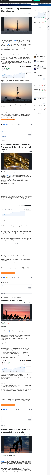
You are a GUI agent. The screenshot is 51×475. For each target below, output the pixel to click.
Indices (35, 8)
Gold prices (9, 175)
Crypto (30, 3)
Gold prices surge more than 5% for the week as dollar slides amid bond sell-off (41, 57)
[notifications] (47, 0)
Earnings (46, 3)
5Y (9, 209)
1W (4, 209)
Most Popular (6, 3)
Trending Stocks (36, 103)
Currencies (13, 3)
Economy (28, 3)
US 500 (35, 21)
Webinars (35, 96)
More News (39, 75)
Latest (2, 3)
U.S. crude (14, 40)
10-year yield (26, 191)
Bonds (41, 8)
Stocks (44, 8)
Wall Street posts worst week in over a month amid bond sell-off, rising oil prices (41, 61)
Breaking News (9, 3)
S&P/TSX (35, 17)
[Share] (24, 13)
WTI (17, 335)
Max (11, 209)
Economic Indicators (24, 3)
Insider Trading (38, 3)
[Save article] (26, 13)
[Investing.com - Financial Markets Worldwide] (4, 0)
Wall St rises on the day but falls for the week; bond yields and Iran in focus (41, 68)
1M (5, 209)
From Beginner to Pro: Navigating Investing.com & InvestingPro (40, 98)
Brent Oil (2, 461)
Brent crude (7, 44)
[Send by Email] (16, 124)
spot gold (11, 179)
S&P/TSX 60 (35, 18)
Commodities (16, 3)
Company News (42, 3)
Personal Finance (34, 3)
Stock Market (20, 3)
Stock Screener (31, 2)
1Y (8, 209)
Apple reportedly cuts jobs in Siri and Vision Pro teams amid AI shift (41, 72)
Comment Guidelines (3, 136)
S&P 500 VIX (35, 22)
